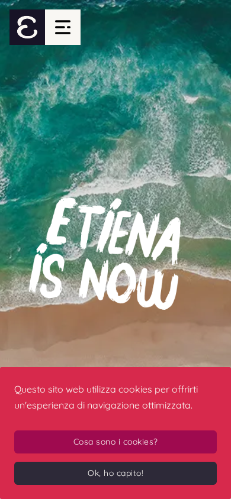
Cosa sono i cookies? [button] (115, 441)
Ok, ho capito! (115, 473)
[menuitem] (27, 27)
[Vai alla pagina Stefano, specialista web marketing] (115, 249)
